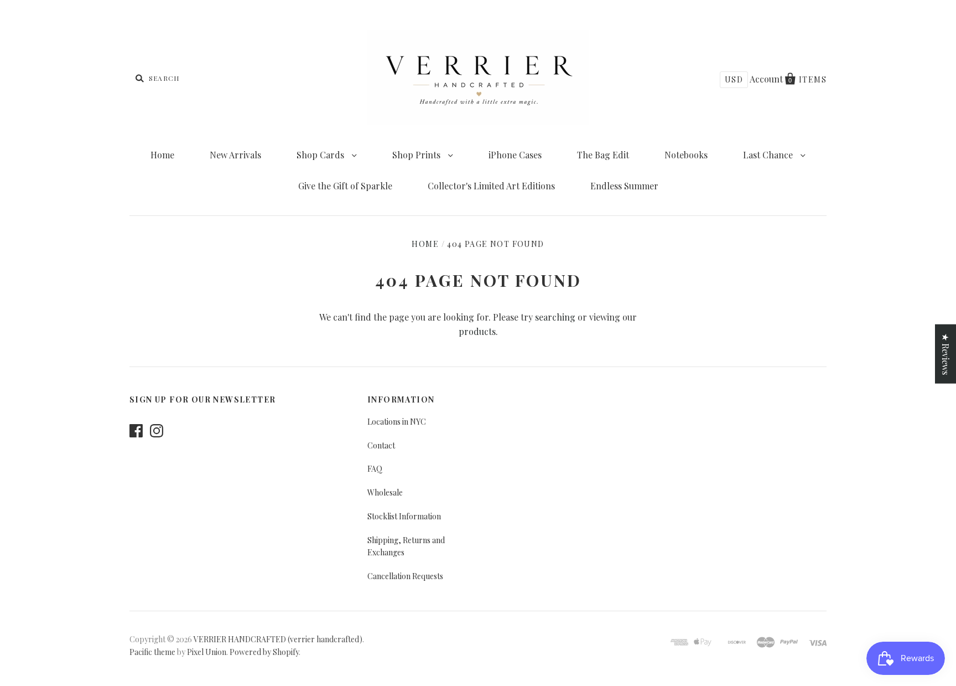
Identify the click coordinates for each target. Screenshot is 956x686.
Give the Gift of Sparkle (345, 186)
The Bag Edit (603, 155)
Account (766, 79)
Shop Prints (417, 155)
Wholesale (385, 492)
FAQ (374, 468)
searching (555, 317)
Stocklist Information (404, 516)
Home (162, 155)
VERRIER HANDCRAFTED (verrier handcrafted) (278, 639)
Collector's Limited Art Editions (491, 186)
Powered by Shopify (264, 652)
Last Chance (769, 155)
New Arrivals (235, 155)
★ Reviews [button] (946, 353)
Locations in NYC (396, 421)
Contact (381, 445)
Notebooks (686, 155)
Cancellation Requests (405, 576)
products (477, 331)
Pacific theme (152, 652)
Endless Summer (624, 186)
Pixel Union (206, 652)
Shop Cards (321, 155)
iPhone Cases (515, 155)
